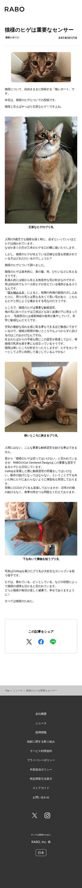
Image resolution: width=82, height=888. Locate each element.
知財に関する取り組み (41, 741)
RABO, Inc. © (41, 842)
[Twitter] (34, 816)
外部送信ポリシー (41, 769)
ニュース (17, 690)
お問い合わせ (41, 797)
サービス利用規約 (41, 751)
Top (7, 690)
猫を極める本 (16, 292)
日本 (41, 853)
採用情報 (41, 732)
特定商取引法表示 (41, 778)
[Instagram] (47, 816)
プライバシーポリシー (41, 760)
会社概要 (41, 713)
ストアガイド (41, 787)
